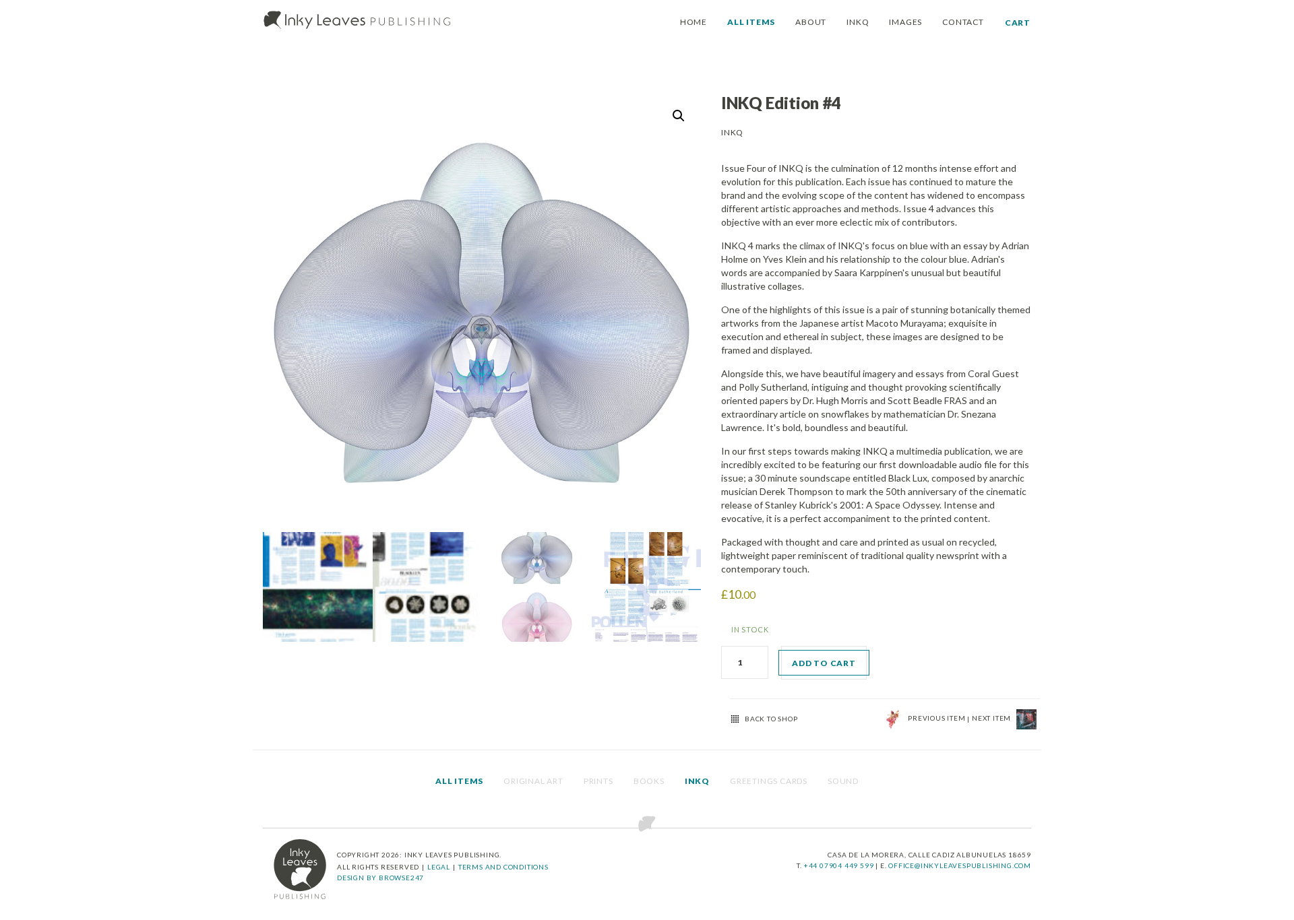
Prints (598, 781)
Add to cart (824, 663)
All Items (459, 781)
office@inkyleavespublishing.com (959, 865)
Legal (438, 867)
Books (649, 781)
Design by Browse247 (380, 878)
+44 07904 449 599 (839, 865)
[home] (300, 869)
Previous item (937, 718)
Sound (843, 781)
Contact (963, 22)
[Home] (357, 20)
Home (693, 22)
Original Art (533, 781)
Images (905, 22)
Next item (992, 718)
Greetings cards (768, 781)
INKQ (857, 22)
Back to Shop (771, 719)
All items (751, 22)
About (810, 22)
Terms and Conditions (503, 867)
